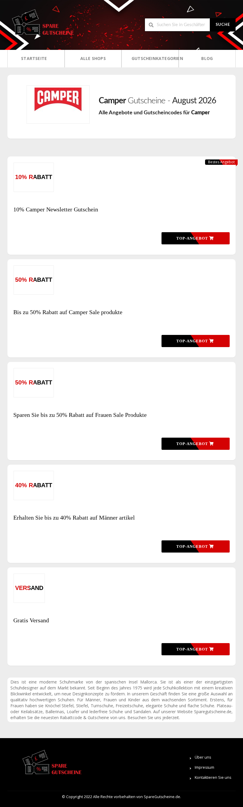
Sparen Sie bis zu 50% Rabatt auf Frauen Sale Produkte (80, 415)
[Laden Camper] (58, 104)
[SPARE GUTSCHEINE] (41, 24)
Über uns (203, 757)
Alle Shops (93, 58)
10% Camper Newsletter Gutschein (55, 209)
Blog (207, 58)
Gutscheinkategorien (152, 58)
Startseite (34, 58)
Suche (223, 25)
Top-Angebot (192, 238)
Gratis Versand (31, 620)
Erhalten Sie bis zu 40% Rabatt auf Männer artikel (74, 517)
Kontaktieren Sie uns (213, 777)
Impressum (204, 767)
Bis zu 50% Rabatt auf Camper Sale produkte (67, 312)
